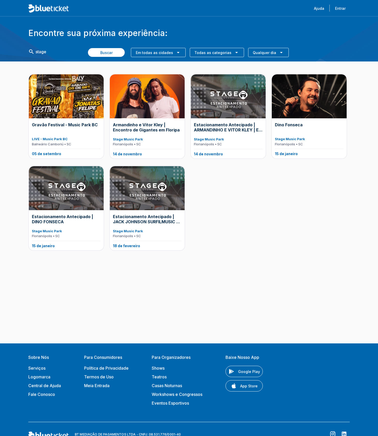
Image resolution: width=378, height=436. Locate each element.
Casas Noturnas (167, 385)
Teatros (159, 376)
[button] (158, 52)
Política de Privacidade (106, 368)
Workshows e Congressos (177, 394)
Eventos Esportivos (170, 403)
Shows (158, 368)
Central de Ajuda (44, 385)
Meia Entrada (97, 385)
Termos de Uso (99, 376)
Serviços (37, 368)
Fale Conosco (41, 394)
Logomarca (39, 376)
